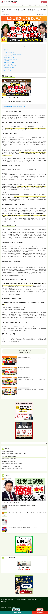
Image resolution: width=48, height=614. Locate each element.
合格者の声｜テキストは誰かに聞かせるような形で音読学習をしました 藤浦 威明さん (31, 389)
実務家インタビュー (11, 599)
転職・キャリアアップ (38, 599)
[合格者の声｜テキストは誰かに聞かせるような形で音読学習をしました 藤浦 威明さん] (9, 391)
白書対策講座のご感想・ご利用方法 (9, 62)
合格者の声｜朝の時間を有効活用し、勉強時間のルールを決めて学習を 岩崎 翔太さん (31, 369)
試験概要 (33, 599)
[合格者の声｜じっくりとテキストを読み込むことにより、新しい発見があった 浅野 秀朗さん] (9, 360)
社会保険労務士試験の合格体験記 (21, 599)
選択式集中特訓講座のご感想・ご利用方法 (10, 65)
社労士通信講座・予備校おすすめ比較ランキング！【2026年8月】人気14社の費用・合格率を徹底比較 (27, 512)
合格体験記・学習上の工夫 (8, 55)
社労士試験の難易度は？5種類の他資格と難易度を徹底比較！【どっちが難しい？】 (23, 527)
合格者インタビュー (7, 49)
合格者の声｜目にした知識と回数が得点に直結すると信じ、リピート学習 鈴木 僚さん (31, 379)
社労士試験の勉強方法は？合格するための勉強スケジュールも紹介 (14, 502)
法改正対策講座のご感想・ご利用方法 (10, 60)
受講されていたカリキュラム (8, 50)
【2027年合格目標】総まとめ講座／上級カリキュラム (12, 468)
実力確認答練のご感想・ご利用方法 (9, 67)
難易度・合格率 (3, 601)
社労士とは (29, 599)
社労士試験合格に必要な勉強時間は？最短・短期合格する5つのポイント (21, 520)
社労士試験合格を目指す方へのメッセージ (10, 69)
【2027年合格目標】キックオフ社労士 (9, 458)
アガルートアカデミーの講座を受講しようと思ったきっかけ (13, 54)
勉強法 (6, 599)
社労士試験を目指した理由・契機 (9, 52)
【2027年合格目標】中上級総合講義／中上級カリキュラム (12, 463)
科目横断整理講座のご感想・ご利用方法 (10, 59)
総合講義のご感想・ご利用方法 (9, 57)
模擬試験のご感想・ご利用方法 (9, 64)
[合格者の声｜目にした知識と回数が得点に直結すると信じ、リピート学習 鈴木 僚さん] (9, 381)
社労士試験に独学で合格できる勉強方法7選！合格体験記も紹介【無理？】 (22, 505)
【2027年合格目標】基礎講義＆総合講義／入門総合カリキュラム (14, 453)
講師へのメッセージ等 (7, 70)
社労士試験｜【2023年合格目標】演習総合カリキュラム (14, 106)
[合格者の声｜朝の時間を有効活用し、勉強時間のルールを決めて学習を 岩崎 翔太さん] (9, 371)
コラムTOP (2, 599)
